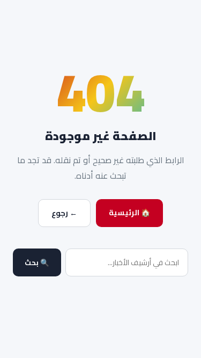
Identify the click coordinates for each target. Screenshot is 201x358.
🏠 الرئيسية (129, 213)
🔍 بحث (37, 262)
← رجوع (64, 213)
